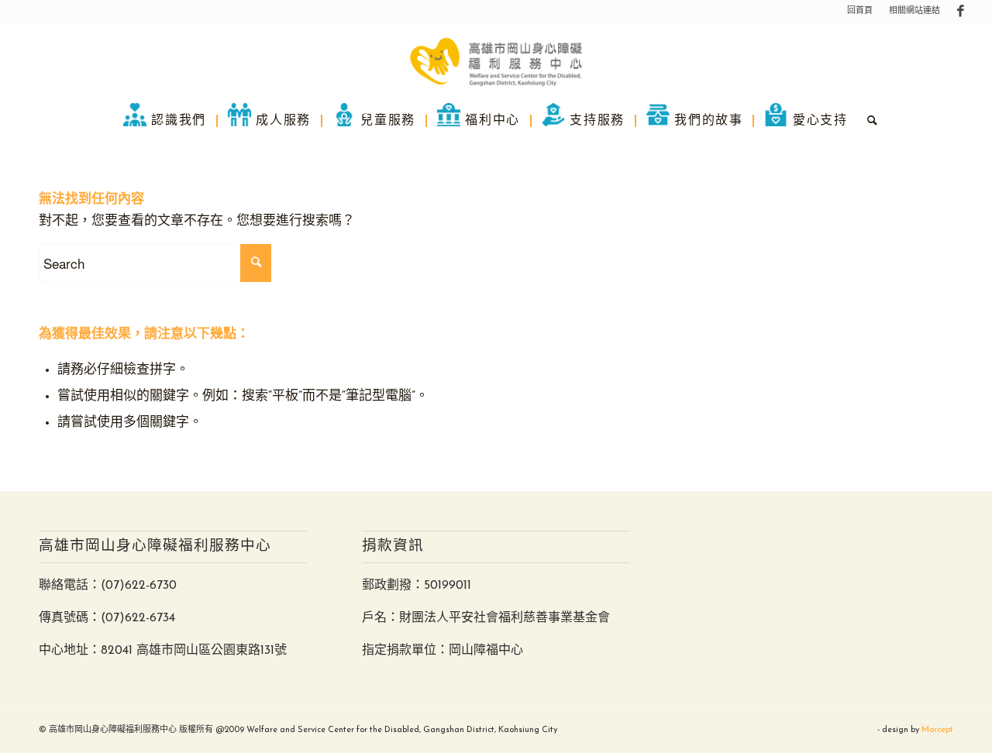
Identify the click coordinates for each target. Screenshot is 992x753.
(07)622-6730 (139, 585)
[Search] (868, 120)
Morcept (937, 730)
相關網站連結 (914, 11)
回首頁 (860, 11)
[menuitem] (860, 11)
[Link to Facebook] (960, 11)
